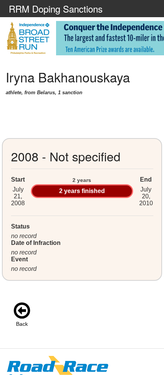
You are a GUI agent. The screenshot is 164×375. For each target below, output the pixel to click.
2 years (81, 180)
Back (22, 324)
